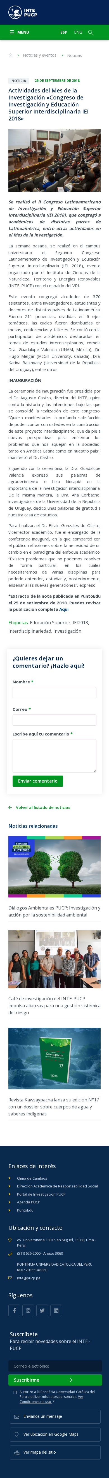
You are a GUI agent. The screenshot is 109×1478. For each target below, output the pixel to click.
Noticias (74, 55)
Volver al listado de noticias (43, 807)
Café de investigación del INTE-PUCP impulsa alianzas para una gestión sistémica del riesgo (54, 1006)
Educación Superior (50, 622)
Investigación (67, 631)
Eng (78, 32)
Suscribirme (26, 1380)
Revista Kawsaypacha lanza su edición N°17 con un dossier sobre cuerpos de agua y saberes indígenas (53, 1107)
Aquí (63, 609)
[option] (54, 160)
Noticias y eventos (39, 55)
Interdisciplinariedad (29, 631)
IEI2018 (80, 622)
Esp (63, 32)
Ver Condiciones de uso (51, 1399)
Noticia (18, 80)
